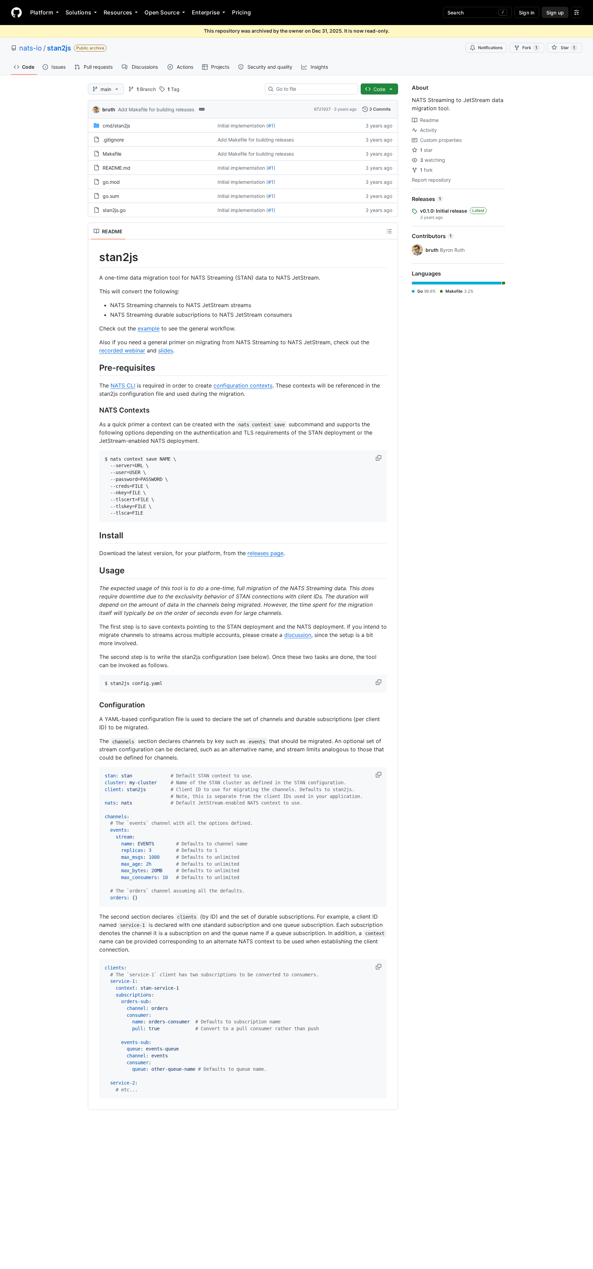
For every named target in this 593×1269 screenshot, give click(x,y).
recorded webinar (122, 350)
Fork (529, 47)
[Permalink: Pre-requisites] (94, 367)
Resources (118, 12)
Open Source (161, 12)
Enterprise (206, 12)
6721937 (322, 109)
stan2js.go (114, 210)
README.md (116, 168)
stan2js (59, 48)
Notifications (490, 47)
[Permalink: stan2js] (94, 257)
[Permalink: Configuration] (94, 705)
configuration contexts (242, 385)
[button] (379, 458)
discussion (297, 634)
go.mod (111, 182)
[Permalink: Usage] (94, 570)
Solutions (78, 12)
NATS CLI (123, 385)
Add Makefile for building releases (156, 109)
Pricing (241, 12)
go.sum (111, 196)
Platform (41, 12)
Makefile (112, 154)
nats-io (30, 48)
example (149, 328)
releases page (265, 553)
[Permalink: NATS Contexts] (94, 410)
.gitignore (113, 140)
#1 (271, 125)
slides (165, 350)
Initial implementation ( (243, 125)
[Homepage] (16, 12)
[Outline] (389, 231)
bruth (108, 109)
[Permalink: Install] (94, 535)
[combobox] (314, 89)
